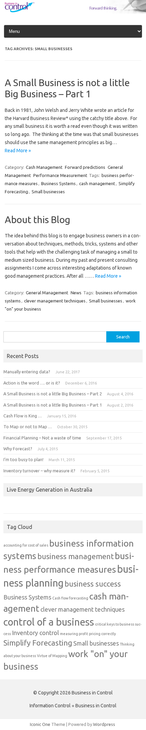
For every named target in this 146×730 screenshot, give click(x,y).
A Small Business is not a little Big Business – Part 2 (52, 393)
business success (93, 583)
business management (75, 556)
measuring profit (74, 634)
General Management (47, 292)
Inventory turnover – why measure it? (39, 470)
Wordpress (104, 724)
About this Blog (37, 219)
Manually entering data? (26, 371)
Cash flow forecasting (70, 598)
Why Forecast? (17, 448)
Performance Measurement (60, 175)
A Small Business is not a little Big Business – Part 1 (52, 404)
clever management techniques (55, 300)
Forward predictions (85, 167)
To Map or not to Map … (27, 426)
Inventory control (35, 633)
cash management (97, 183)
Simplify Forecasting (37, 642)
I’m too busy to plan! (23, 459)
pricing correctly (102, 634)
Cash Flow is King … (22, 415)
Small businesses (48, 191)
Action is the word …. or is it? (31, 382)
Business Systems (58, 183)
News (76, 292)
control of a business (48, 622)
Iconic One (40, 724)
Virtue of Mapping (52, 656)
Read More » (18, 150)
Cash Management (44, 167)
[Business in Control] (73, 12)
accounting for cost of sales (25, 545)
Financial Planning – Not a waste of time (42, 437)
